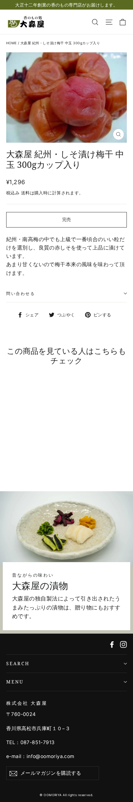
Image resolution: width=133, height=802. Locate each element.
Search (18, 663)
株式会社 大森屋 (26, 703)
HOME (11, 43)
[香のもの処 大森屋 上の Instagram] (123, 644)
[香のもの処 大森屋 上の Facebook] (112, 644)
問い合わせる (20, 293)
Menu (15, 681)
